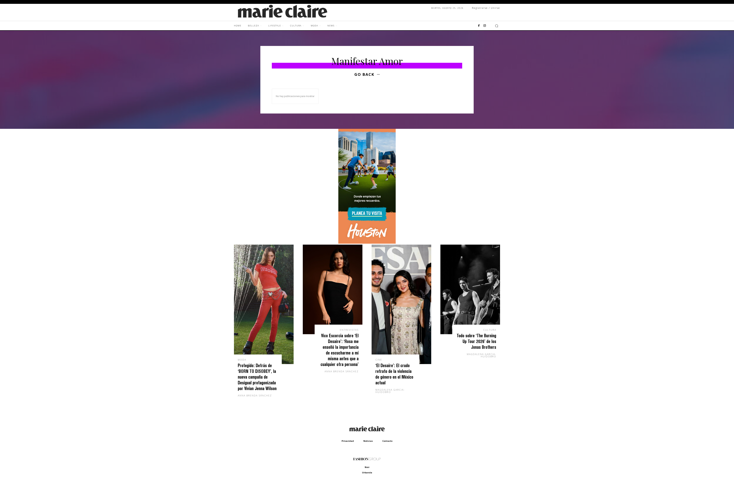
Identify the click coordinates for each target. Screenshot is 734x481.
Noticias (368, 440)
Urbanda (367, 472)
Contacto (387, 440)
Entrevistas (349, 330)
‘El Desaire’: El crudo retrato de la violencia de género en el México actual (394, 373)
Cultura (489, 330)
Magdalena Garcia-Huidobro (390, 391)
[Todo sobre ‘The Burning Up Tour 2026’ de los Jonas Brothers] (470, 289)
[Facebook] (479, 26)
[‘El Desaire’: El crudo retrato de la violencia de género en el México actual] (401, 304)
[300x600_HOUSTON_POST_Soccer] (367, 242)
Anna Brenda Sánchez (255, 395)
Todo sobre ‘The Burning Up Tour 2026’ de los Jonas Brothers (476, 341)
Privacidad (348, 440)
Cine (378, 360)
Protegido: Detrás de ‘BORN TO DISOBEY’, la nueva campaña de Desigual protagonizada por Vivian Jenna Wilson (257, 376)
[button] (496, 25)
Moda (242, 360)
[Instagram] (484, 26)
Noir (367, 467)
